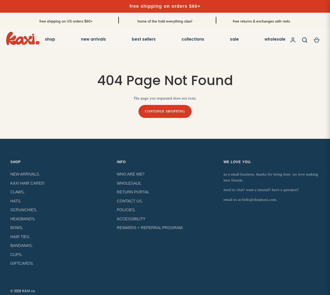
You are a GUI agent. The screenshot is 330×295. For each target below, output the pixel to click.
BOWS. (16, 227)
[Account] (293, 40)
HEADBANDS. (23, 219)
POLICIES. (126, 210)
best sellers (144, 39)
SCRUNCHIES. (23, 210)
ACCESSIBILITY (131, 219)
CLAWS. (17, 192)
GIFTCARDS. (22, 263)
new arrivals (93, 39)
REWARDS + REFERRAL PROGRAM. (150, 227)
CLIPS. (16, 254)
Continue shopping (165, 111)
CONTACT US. (130, 201)
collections (193, 39)
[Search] (304, 40)
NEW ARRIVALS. (25, 174)
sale (234, 39)
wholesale (275, 39)
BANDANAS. (21, 245)
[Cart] (316, 40)
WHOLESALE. (129, 183)
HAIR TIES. (20, 237)
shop (50, 39)
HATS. (15, 201)
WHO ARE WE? (130, 174)
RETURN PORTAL (133, 192)
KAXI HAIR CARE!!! (27, 183)
